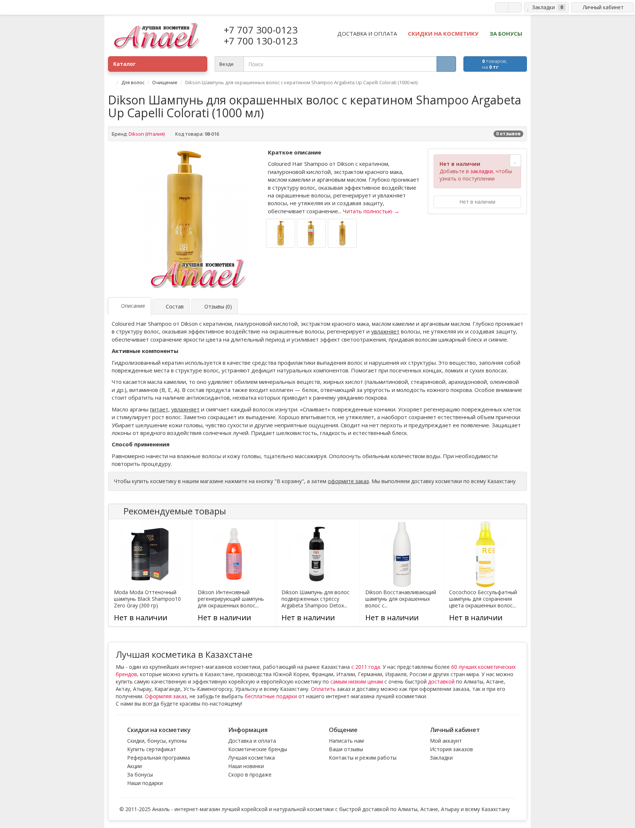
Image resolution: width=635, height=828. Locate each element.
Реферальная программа (158, 757)
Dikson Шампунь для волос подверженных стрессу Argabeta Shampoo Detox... (315, 599)
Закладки (441, 757)
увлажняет (385, 331)
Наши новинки (246, 766)
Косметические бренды (257, 749)
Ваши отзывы (346, 749)
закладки (481, 171)
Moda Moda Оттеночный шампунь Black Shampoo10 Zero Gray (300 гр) (147, 599)
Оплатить (323, 688)
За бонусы (140, 774)
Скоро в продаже (250, 774)
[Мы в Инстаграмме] (515, 7)
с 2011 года (365, 666)
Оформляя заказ (166, 696)
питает (159, 409)
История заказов (451, 749)
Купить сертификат (151, 749)
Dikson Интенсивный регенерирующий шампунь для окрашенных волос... (231, 599)
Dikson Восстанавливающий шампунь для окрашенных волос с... (400, 599)
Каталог (124, 63)
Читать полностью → (371, 211)
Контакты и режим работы (363, 757)
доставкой (441, 681)
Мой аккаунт (446, 740)
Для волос (132, 82)
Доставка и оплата (252, 740)
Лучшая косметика (251, 757)
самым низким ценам (356, 681)
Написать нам (346, 740)
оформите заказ (348, 481)
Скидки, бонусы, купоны (157, 740)
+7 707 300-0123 (261, 29)
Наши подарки (145, 782)
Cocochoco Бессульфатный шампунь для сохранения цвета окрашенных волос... (483, 599)
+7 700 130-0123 (261, 40)
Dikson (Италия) (147, 134)
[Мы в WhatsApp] (502, 7)
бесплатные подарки (271, 696)
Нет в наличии (477, 201)
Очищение (164, 82)
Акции (134, 766)
